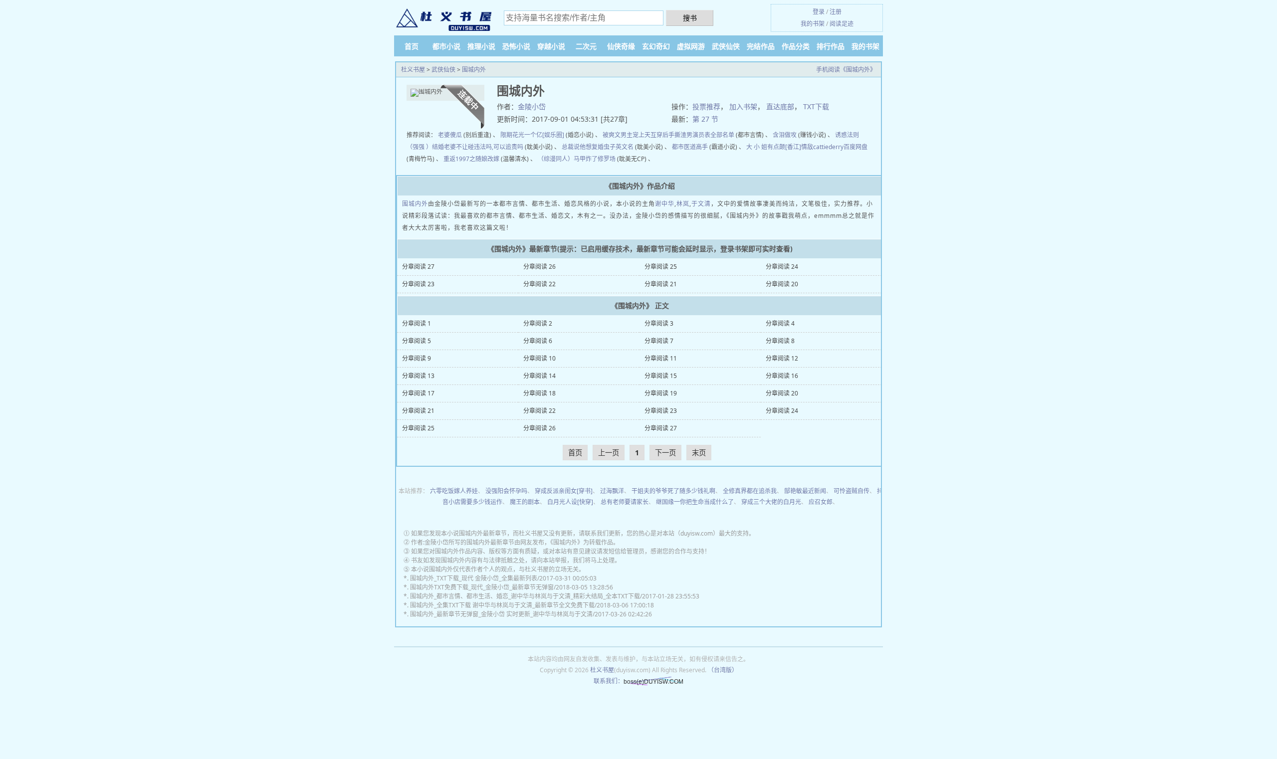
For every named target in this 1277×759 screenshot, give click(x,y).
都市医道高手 (690, 147)
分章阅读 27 (418, 266)
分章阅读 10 (539, 358)
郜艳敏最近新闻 (805, 491)
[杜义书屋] (444, 18)
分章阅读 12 (782, 358)
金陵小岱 (532, 106)
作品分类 (796, 46)
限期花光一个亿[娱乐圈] (532, 135)
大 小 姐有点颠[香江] (773, 147)
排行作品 (831, 46)
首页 (412, 46)
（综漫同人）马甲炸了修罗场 (577, 159)
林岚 (682, 203)
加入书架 (743, 106)
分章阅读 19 (660, 393)
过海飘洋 (612, 491)
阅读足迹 (841, 23)
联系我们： (609, 681)
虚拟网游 (691, 46)
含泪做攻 (785, 135)
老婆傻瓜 (450, 135)
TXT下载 (816, 106)
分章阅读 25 (660, 266)
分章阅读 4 (780, 323)
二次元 (586, 46)
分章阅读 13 (418, 376)
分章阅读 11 (660, 358)
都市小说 (446, 46)
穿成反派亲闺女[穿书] (564, 491)
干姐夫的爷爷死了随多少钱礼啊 (673, 491)
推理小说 (481, 46)
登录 (819, 11)
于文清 (701, 203)
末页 (699, 452)
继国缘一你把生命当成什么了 (695, 502)
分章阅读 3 (658, 323)
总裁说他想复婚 (583, 147)
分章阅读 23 (418, 284)
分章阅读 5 (416, 341)
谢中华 (664, 203)
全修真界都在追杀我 (750, 491)
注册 (836, 11)
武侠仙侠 (726, 46)
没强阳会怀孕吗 (506, 491)
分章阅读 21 (660, 284)
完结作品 (761, 46)
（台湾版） (723, 670)
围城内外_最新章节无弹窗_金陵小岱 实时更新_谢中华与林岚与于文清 (501, 614)
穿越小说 (551, 46)
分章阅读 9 (416, 358)
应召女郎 (821, 502)
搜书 (690, 17)
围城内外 (474, 69)
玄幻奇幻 (656, 46)
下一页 (665, 452)
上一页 (608, 452)
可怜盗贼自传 (851, 491)
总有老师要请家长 (624, 502)
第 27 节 (705, 119)
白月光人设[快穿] (570, 502)
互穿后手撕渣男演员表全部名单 (692, 135)
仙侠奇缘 (621, 46)
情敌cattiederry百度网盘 (834, 147)
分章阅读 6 (537, 341)
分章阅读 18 (539, 393)
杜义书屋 (413, 69)
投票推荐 (706, 106)
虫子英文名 (619, 147)
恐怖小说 (516, 46)
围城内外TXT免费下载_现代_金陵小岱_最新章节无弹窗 (482, 587)
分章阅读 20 (782, 284)
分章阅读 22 (539, 284)
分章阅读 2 (537, 323)
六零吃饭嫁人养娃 (454, 491)
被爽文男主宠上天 (626, 135)
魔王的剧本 (525, 502)
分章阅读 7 (658, 341)
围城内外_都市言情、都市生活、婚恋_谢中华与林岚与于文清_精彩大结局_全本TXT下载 (525, 596)
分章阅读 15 (660, 376)
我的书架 (813, 23)
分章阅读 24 (782, 266)
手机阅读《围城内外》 (846, 69)
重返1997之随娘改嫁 (471, 159)
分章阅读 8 (780, 341)
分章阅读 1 (416, 323)
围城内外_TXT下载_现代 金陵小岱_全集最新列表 (473, 578)
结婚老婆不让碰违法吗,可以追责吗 (477, 147)
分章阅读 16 (782, 376)
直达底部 (780, 106)
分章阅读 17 (418, 393)
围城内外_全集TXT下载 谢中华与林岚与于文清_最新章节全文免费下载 (502, 605)
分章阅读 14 (539, 376)
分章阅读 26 (539, 266)
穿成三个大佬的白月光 (771, 502)
